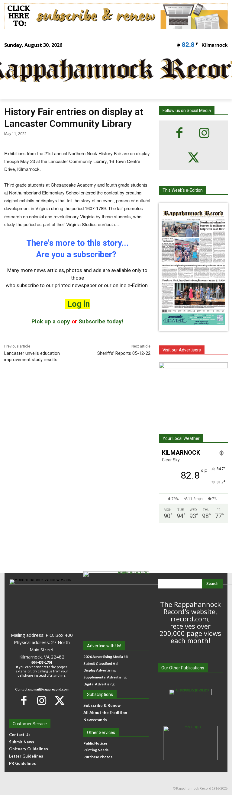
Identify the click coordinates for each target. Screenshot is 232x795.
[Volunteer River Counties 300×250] (193, 391)
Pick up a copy (50, 321)
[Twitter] (193, 157)
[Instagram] (204, 133)
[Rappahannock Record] (111, 71)
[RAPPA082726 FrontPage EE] (193, 326)
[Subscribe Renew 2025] (116, 16)
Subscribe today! (101, 321)
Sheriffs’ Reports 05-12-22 (123, 353)
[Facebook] (179, 133)
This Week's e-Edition (183, 190)
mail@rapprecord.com (51, 689)
